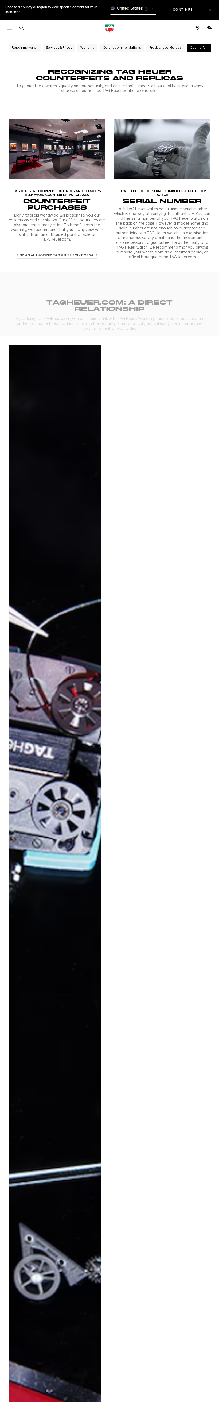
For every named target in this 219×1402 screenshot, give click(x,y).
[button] (209, 28)
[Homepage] (109, 28)
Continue (187, 9)
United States (130, 8)
